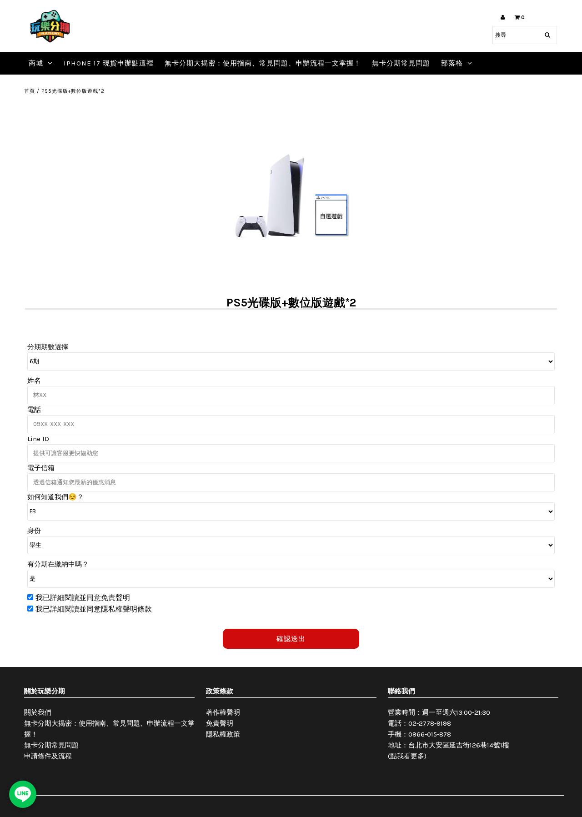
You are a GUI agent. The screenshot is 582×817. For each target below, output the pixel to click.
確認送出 (291, 639)
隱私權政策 (223, 734)
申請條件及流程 (48, 756)
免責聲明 (219, 723)
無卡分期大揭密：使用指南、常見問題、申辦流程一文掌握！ (263, 63)
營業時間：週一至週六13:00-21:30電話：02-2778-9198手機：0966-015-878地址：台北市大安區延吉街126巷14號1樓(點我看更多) (448, 734)
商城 (36, 63)
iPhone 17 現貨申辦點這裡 (109, 63)
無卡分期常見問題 (401, 63)
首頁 (29, 91)
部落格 (452, 63)
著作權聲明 (223, 712)
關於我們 (37, 712)
